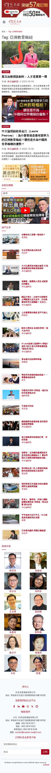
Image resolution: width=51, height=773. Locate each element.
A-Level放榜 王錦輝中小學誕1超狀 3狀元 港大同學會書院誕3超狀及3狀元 (35, 346)
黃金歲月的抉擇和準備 (31, 359)
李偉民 (24, 489)
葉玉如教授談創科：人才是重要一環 (24, 76)
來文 (24, 380)
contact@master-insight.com (28, 732)
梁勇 (24, 520)
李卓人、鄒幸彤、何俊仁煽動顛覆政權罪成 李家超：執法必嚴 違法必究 (35, 502)
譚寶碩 (24, 315)
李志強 (24, 408)
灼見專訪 (6, 126)
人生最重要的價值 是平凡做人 (35, 312)
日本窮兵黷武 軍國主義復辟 (34, 530)
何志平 (24, 253)
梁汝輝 (24, 473)
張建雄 (24, 362)
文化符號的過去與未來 (31, 250)
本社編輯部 (13, 81)
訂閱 (45, 751)
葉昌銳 (24, 237)
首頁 (3, 32)
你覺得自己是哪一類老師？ (33, 234)
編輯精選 (25, 395)
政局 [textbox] (5, 193)
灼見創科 (6, 72)
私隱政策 (46, 765)
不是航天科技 (27, 406)
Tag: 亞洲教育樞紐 (15, 32)
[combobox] (25, 193)
